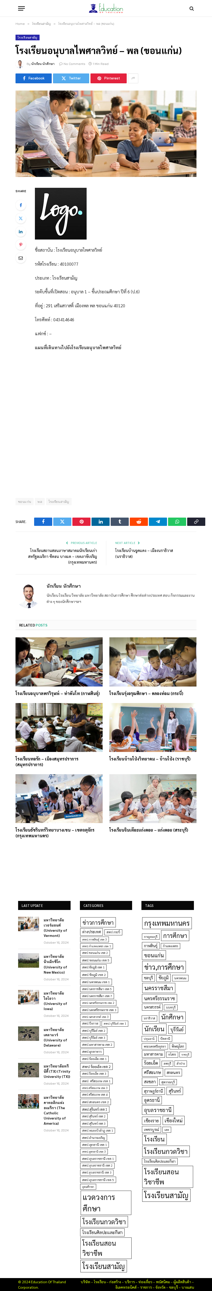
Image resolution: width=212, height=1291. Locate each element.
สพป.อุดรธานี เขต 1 (94, 1145)
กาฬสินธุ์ (150, 945)
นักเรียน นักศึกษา (43, 64)
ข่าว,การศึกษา (164, 966)
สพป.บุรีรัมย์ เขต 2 (93, 1031)
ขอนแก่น (154, 955)
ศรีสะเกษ (152, 1072)
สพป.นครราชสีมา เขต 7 (97, 996)
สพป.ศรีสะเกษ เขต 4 (95, 1094)
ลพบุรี (167, 1063)
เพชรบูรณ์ (151, 1129)
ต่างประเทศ (91, 931)
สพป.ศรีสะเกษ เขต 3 (95, 1087)
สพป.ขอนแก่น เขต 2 (95, 953)
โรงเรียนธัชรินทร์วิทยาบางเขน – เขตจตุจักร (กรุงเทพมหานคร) (55, 832)
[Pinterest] (21, 245)
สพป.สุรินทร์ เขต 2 (93, 1116)
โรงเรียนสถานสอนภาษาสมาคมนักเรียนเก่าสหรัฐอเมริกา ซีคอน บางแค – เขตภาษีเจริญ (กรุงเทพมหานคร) (62, 556)
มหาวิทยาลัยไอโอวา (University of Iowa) (55, 1001)
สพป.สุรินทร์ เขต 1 (94, 1109)
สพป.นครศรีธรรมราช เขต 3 (99, 1010)
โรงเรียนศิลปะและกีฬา (102, 1232)
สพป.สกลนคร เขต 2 (95, 1102)
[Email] (21, 258)
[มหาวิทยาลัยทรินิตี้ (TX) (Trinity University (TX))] (28, 1070)
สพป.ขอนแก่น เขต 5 (95, 960)
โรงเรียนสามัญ (27, 37)
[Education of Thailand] (106, 8)
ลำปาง (181, 1063)
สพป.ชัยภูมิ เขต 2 (94, 975)
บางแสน (187, 1287)
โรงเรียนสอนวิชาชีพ (99, 1248)
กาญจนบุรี (150, 937)
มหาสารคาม (153, 1053)
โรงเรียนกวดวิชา (104, 1221)
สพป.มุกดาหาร (92, 1051)
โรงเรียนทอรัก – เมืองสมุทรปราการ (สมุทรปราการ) (47, 761)
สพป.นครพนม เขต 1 (96, 982)
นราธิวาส (149, 1018)
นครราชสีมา (158, 987)
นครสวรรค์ (152, 1007)
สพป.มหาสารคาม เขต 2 (97, 1045)
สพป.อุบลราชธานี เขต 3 (96, 1172)
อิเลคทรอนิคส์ (126, 1287)
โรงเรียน (154, 1139)
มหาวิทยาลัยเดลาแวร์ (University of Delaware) (55, 1037)
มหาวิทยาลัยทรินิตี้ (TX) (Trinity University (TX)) (57, 1071)
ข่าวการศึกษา (98, 922)
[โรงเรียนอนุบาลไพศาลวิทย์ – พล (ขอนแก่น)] (106, 134)
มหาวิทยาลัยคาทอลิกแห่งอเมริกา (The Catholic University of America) (55, 1110)
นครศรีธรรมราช (159, 998)
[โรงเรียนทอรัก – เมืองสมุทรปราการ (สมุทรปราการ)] (59, 727)
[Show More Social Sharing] (133, 78)
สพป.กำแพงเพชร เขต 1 (96, 946)
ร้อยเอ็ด (151, 1063)
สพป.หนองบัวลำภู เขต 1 (97, 1130)
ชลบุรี (148, 977)
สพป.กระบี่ (113, 932)
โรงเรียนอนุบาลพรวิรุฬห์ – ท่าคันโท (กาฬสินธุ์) (58, 693)
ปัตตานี (165, 1038)
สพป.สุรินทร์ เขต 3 (93, 1123)
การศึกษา (175, 935)
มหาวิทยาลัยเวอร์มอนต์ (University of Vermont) (55, 927)
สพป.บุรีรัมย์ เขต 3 (93, 1038)
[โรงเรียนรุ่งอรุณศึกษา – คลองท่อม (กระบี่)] (152, 661)
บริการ (130, 1281)
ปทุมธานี (149, 1039)
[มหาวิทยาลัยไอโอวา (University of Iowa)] (28, 997)
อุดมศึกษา (88, 1186)
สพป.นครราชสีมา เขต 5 (97, 989)
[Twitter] (21, 218)
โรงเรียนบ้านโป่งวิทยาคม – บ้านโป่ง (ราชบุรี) (150, 759)
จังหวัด (160, 1287)
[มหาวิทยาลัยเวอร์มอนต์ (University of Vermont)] (28, 924)
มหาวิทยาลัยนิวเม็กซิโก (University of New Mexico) (55, 964)
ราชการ (146, 1287)
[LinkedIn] (21, 231)
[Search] (191, 8)
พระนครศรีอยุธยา (155, 1046)
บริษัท (85, 1281)
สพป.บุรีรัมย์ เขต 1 (115, 1023)
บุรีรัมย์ (177, 1029)
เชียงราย (151, 1120)
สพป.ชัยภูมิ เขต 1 (93, 967)
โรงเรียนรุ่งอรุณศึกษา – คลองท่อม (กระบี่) (146, 693)
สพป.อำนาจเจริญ (93, 1138)
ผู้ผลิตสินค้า (182, 1281)
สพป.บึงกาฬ (90, 1023)
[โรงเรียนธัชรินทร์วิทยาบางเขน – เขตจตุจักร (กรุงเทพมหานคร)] (59, 798)
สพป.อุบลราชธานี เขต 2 (97, 1165)
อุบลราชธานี (158, 1109)
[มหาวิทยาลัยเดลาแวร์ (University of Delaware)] (28, 1033)
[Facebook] (21, 205)
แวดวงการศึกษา (99, 1202)
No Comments (74, 64)
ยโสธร (172, 1054)
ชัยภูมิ (163, 977)
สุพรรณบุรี (168, 1082)
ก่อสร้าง (115, 1281)
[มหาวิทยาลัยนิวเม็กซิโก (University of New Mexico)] (28, 960)
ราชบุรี (185, 1054)
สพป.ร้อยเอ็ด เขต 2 (96, 1066)
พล (39, 501)
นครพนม (180, 978)
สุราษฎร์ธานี (153, 1090)
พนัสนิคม (163, 1281)
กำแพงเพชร (170, 946)
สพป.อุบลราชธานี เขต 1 (98, 1158)
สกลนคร (173, 1072)
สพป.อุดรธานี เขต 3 (94, 1151)
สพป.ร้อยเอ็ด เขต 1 (94, 1059)
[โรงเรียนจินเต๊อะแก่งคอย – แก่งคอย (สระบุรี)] (152, 798)
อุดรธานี (152, 1100)
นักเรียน (154, 1029)
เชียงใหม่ (174, 1120)
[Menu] (21, 8)
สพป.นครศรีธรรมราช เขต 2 (98, 1003)
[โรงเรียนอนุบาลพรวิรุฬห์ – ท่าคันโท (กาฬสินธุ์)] (59, 661)
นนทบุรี (171, 1007)
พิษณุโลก (178, 1046)
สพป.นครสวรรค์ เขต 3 (95, 1017)
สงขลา (150, 1081)
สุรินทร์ (175, 1091)
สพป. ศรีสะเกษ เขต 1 (96, 1081)
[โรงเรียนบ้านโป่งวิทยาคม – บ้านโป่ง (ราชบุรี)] (152, 727)
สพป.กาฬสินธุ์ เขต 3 (94, 939)
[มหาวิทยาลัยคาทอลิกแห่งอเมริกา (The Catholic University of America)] (28, 1101)
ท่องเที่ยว (145, 1281)
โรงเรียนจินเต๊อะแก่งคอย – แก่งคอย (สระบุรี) (148, 830)
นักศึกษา (172, 1017)
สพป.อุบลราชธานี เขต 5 (98, 1180)
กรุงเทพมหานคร (167, 923)
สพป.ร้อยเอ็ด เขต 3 (94, 1074)
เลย (166, 1130)
